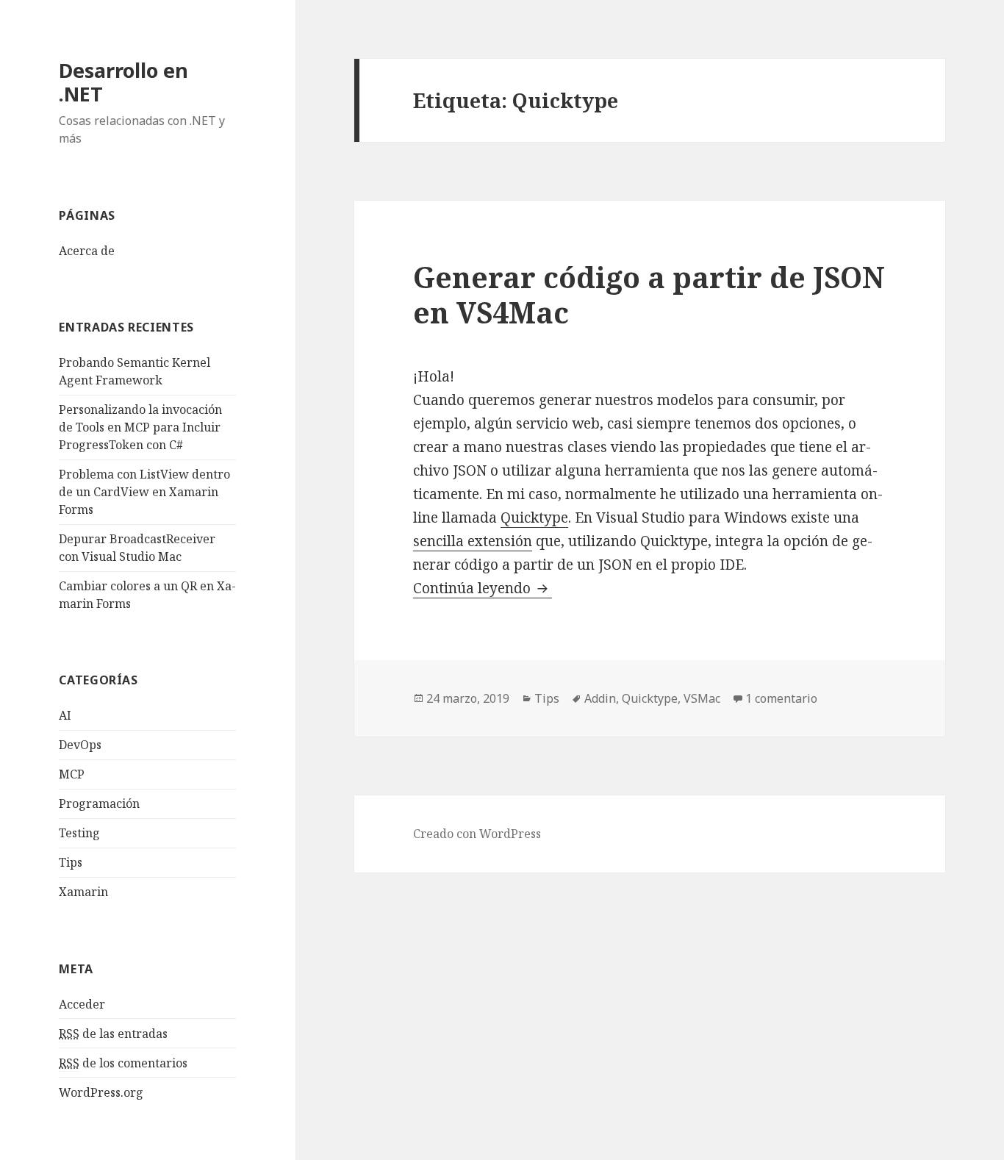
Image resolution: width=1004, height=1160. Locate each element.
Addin (600, 698)
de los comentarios (123, 1063)
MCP (72, 774)
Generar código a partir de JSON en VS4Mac (649, 294)
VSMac (702, 698)
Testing (79, 833)
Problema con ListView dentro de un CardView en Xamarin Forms (144, 492)
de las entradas (113, 1033)
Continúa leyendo (482, 588)
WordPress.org (101, 1092)
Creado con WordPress (477, 834)
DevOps (80, 745)
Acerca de (87, 251)
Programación (99, 803)
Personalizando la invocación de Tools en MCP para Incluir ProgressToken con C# (140, 427)
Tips (70, 862)
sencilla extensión (472, 541)
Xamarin (83, 892)
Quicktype (534, 517)
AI (65, 715)
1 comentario (781, 698)
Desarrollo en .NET (123, 82)
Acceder (82, 1004)
